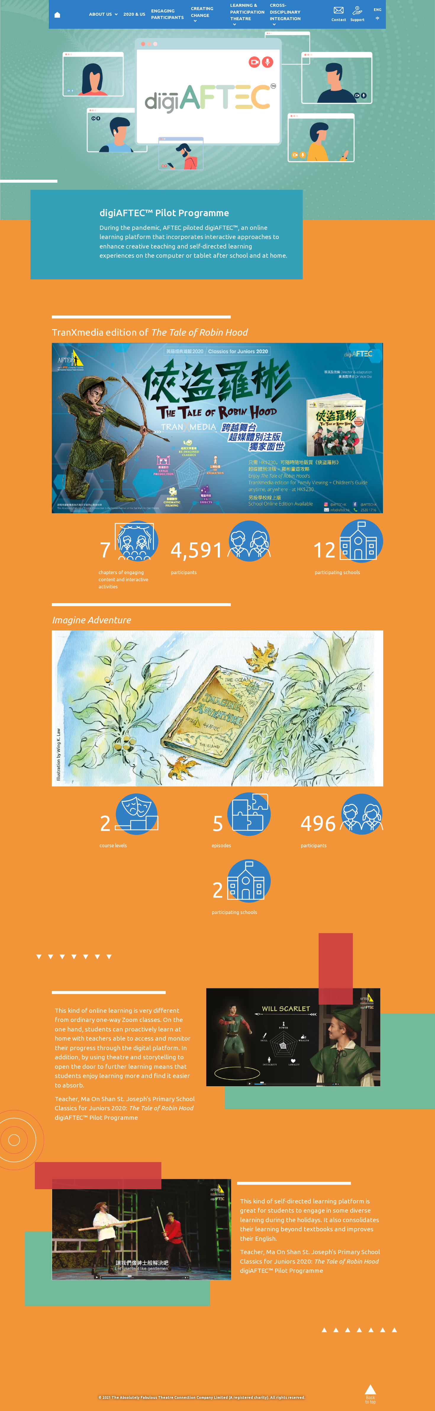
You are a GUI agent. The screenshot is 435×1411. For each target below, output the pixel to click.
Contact (338, 20)
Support (357, 20)
